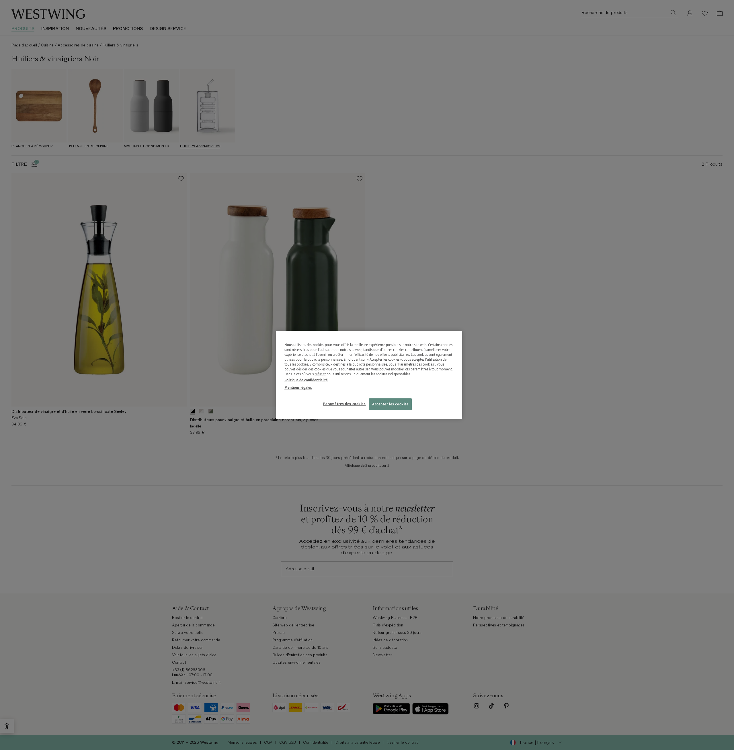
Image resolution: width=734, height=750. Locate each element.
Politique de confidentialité (306, 380)
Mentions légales (298, 387)
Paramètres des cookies (344, 404)
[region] (369, 375)
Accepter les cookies (390, 404)
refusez (320, 374)
